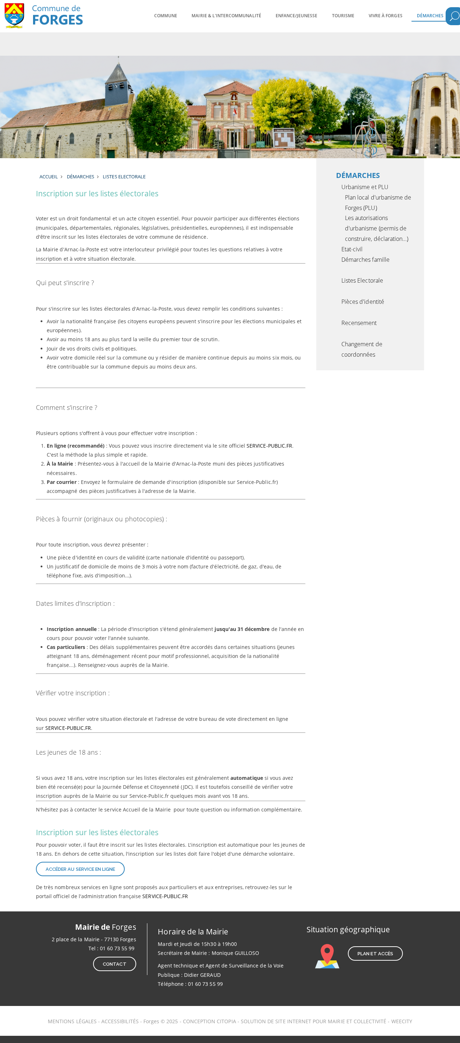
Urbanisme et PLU (364, 187)
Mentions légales (72, 1021)
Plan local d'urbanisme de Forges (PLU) (378, 202)
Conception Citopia (209, 1021)
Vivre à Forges (385, 16)
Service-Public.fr (269, 445)
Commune (165, 16)
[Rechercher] (454, 16)
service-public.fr (165, 896)
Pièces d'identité (362, 302)
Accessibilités (120, 1021)
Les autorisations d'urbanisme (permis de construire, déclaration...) (376, 228)
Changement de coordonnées (361, 349)
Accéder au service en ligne (80, 869)
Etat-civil (352, 249)
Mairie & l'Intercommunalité (226, 16)
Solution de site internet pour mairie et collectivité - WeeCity (326, 1021)
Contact (114, 964)
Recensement (359, 323)
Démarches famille (365, 260)
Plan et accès (375, 953)
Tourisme (343, 16)
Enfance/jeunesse (297, 16)
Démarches (430, 16)
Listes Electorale (362, 280)
